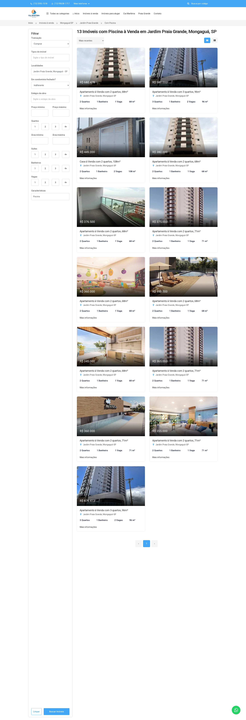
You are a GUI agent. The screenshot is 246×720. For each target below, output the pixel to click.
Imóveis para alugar (111, 13)
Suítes (34, 149)
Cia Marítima (129, 13)
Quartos (35, 121)
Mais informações (88, 108)
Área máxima (59, 135)
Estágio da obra (38, 93)
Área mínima (37, 135)
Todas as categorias (59, 13)
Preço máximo (59, 107)
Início (30, 23)
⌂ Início (76, 13)
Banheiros (36, 163)
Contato (157, 13)
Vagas (34, 177)
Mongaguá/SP (66, 23)
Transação (36, 38)
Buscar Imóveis (56, 711)
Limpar (36, 711)
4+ (66, 127)
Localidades (37, 65)
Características (38, 191)
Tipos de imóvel (38, 52)
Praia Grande (144, 13)
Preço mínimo (38, 107)
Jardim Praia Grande (89, 23)
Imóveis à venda (90, 13)
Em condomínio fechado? (43, 79)
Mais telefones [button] (81, 3)
